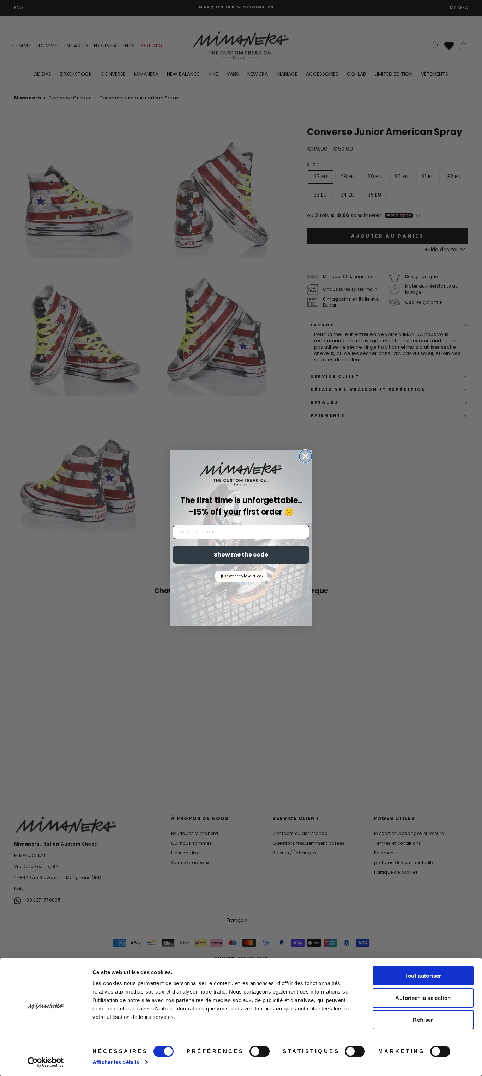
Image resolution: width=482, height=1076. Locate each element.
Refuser (423, 1020)
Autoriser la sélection (423, 998)
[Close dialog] (305, 456)
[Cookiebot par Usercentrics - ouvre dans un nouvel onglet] (46, 1062)
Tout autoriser (423, 976)
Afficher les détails (115, 1062)
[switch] (259, 1051)
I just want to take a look (241, 576)
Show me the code (241, 555)
